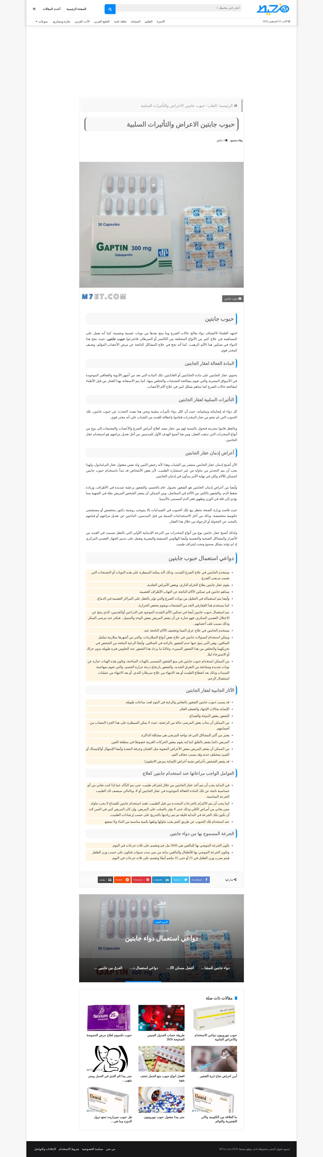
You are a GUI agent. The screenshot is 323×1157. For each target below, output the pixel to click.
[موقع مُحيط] (272, 9)
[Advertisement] (161, 61)
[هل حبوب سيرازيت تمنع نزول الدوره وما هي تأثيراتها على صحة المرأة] (109, 1100)
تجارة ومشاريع (61, 21)
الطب (212, 105)
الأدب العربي (82, 21)
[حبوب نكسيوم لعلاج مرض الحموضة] (109, 1018)
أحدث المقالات (51, 9)
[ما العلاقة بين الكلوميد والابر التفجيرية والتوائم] (214, 1100)
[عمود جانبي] (34, 9)
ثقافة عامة (120, 21)
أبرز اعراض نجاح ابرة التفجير (218, 1076)
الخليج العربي (102, 21)
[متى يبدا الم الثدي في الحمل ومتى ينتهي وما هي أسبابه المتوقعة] (109, 1059)
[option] (161, 938)
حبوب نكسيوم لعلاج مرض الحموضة (109, 1035)
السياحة (135, 21)
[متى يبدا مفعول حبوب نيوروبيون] (161, 1100)
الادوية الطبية (161, 922)
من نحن (110, 1149)
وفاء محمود (236, 140)
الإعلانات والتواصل (45, 1149)
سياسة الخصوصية (92, 1149)
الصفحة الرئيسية (76, 9)
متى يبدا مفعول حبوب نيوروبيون (164, 1117)
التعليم (148, 21)
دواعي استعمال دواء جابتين (161, 938)
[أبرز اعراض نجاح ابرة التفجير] (214, 1059)
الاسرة (161, 21)
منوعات (43, 21)
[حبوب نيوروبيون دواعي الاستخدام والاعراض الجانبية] (214, 1018)
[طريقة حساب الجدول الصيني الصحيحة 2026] (161, 1018)
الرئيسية (226, 105)
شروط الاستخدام (69, 1149)
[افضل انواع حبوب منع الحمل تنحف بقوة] (161, 1059)
